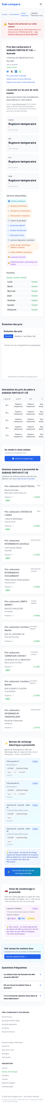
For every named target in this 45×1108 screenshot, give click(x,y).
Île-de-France (7, 1017)
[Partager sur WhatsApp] (20, 71)
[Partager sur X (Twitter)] (12, 71)
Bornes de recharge (9, 1072)
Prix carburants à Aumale (16, 76)
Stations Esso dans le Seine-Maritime (20, 82)
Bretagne (5, 1053)
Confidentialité (7, 1086)
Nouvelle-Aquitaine (9, 1024)
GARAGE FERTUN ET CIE (37, 14)
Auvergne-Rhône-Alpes (11, 1020)
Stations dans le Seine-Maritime (18, 79)
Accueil (4, 14)
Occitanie (5, 1028)
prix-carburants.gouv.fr (19, 104)
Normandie (14, 14)
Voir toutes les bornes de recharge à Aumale (20, 872)
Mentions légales (8, 1083)
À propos (5, 1075)
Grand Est (5, 1046)
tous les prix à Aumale (25, 479)
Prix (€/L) (8, 336)
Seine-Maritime (24, 14)
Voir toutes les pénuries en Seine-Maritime (23, 33)
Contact (5, 1079)
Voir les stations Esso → (16, 956)
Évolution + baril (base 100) (25, 336)
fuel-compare (11, 4)
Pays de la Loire (8, 1050)
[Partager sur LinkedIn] (16, 71)
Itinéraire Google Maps (24, 458)
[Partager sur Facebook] (7, 71)
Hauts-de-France (8, 1032)
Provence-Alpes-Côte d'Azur (12, 1042)
